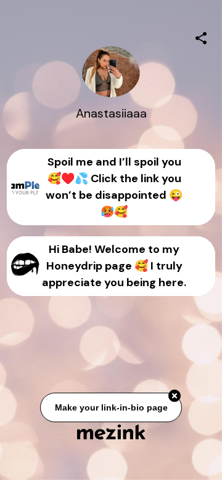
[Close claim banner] (174, 396)
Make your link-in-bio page (110, 407)
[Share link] (201, 36)
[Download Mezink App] (111, 432)
